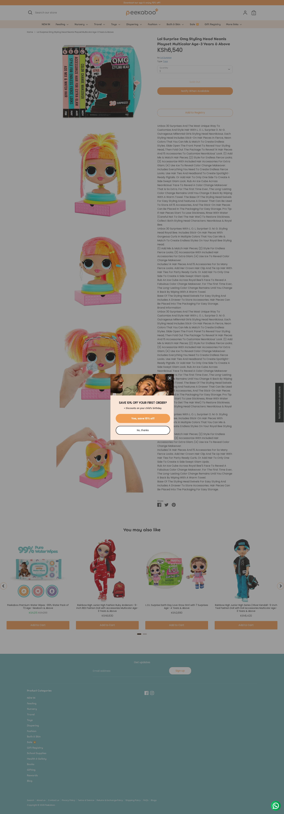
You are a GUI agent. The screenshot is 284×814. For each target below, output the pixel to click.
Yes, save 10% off (142, 418)
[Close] (170, 378)
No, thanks (143, 430)
